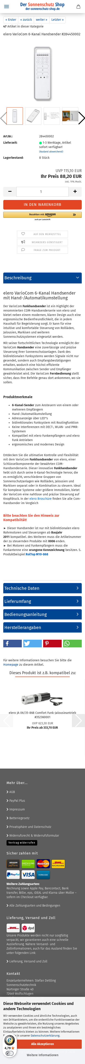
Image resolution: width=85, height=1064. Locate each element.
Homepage (10, 665)
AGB (11, 792)
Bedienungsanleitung (25, 614)
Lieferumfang (17, 601)
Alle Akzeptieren (42, 1044)
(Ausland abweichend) (51, 151)
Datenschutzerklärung (45, 1035)
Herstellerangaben (22, 627)
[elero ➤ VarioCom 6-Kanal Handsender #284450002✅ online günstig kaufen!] (42, 73)
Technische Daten (21, 588)
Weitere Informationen (42, 1055)
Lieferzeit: (10, 143)
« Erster (10, 20)
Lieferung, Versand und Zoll (27, 961)
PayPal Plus (16, 801)
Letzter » (57, 20)
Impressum (16, 809)
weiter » (41, 20)
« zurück (26, 20)
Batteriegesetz (18, 818)
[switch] (10, 1053)
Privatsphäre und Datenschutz (29, 827)
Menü (6, 6)
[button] (9, 192)
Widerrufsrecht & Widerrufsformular (33, 835)
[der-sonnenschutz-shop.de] (42, 6)
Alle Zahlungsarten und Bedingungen (34, 905)
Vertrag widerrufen (21, 842)
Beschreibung (17, 277)
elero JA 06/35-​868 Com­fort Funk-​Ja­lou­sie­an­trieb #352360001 (42, 714)
